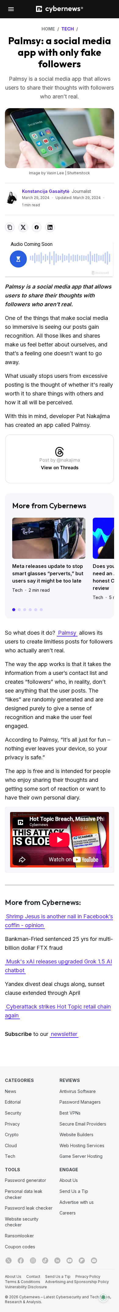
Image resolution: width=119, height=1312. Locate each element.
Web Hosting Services (82, 1145)
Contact (33, 1276)
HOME (48, 28)
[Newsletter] (94, 1260)
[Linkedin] (57, 1260)
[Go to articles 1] (13, 609)
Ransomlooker (19, 1235)
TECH (67, 28)
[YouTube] (69, 1260)
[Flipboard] (81, 1260)
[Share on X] (23, 227)
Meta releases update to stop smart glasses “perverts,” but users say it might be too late (47, 573)
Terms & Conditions (22, 1281)
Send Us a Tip (74, 1191)
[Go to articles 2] (19, 609)
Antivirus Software (78, 1091)
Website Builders (76, 1134)
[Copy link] (10, 227)
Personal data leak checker (23, 1194)
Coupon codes (20, 1246)
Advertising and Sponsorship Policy (77, 1281)
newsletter (64, 1034)
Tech (17, 590)
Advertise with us (77, 1202)
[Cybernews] (59, 9)
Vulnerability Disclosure (26, 1287)
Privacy (12, 1123)
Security (13, 1112)
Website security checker (21, 1222)
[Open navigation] (11, 9)
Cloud (11, 1145)
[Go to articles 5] (35, 609)
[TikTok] (45, 1260)
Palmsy (67, 632)
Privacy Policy (87, 1276)
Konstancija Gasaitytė (45, 191)
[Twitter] (8, 1260)
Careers (68, 1212)
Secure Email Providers (83, 1123)
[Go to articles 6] (41, 609)
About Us (69, 1180)
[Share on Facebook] (36, 227)
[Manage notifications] (103, 1297)
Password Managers (80, 1102)
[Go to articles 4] (30, 609)
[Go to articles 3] (24, 609)
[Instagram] (33, 1260)
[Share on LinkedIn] (50, 227)
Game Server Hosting (81, 1156)
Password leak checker (28, 1208)
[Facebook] (20, 1260)
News (10, 1091)
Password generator (25, 1180)
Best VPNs (70, 1112)
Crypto (12, 1134)
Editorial (13, 1102)
